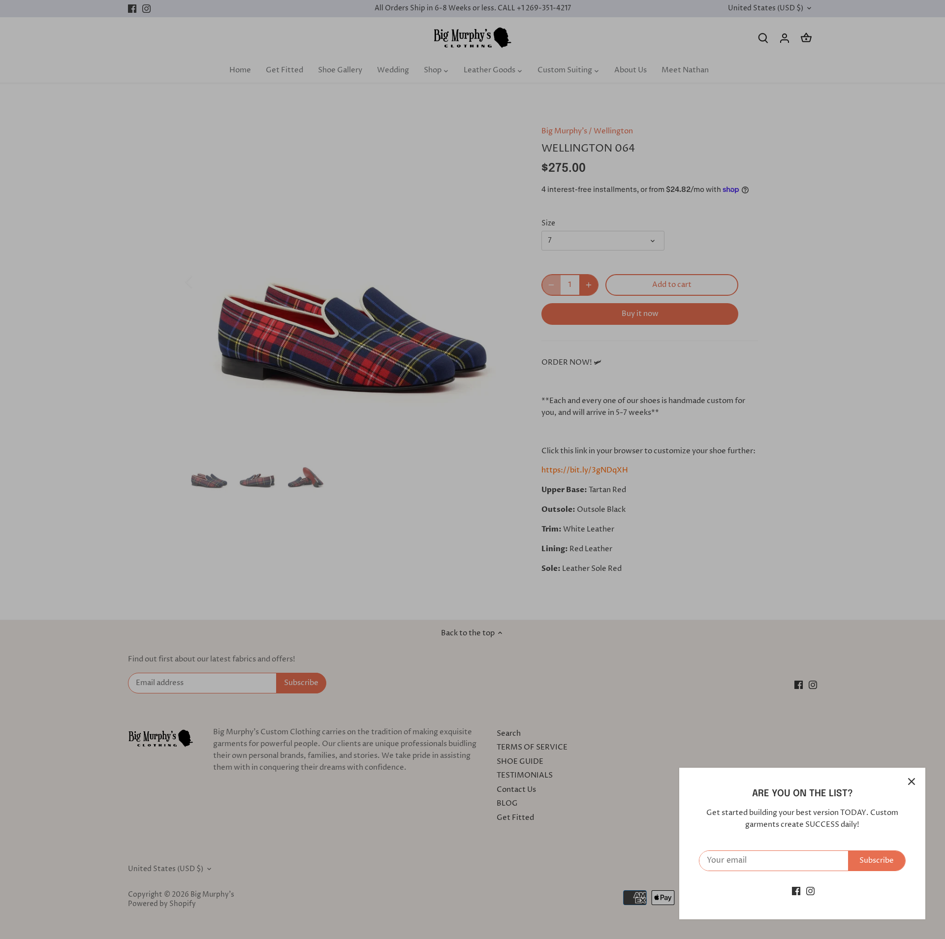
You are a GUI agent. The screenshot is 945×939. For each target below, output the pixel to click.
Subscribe (876, 860)
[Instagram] (810, 891)
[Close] (911, 781)
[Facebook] (796, 891)
